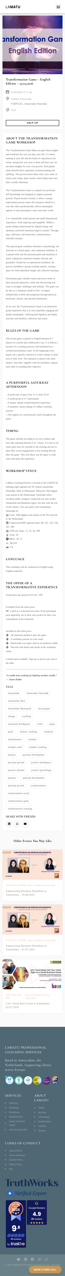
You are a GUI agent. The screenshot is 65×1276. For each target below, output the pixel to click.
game (52, 724)
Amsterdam (14, 693)
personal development (33, 755)
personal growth (16, 762)
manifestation (15, 739)
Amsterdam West (16, 701)
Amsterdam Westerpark (19, 708)
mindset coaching (37, 747)
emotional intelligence (19, 724)
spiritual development (33, 778)
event (40, 724)
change (11, 716)
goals (10, 731)
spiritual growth (16, 785)
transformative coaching (20, 808)
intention (48, 731)
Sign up (32, 123)
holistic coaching (28, 731)
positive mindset (16, 770)
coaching (26, 716)
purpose (12, 778)
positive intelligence (41, 762)
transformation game (18, 801)
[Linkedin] (25, 1259)
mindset (32, 739)
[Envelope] (18, 1259)
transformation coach (18, 793)
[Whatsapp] (46, 1259)
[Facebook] (32, 1259)
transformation (38, 785)
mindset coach (15, 747)
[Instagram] (39, 1259)
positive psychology (41, 770)
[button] (58, 7)
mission (12, 755)
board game (44, 708)
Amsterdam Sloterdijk (37, 693)
